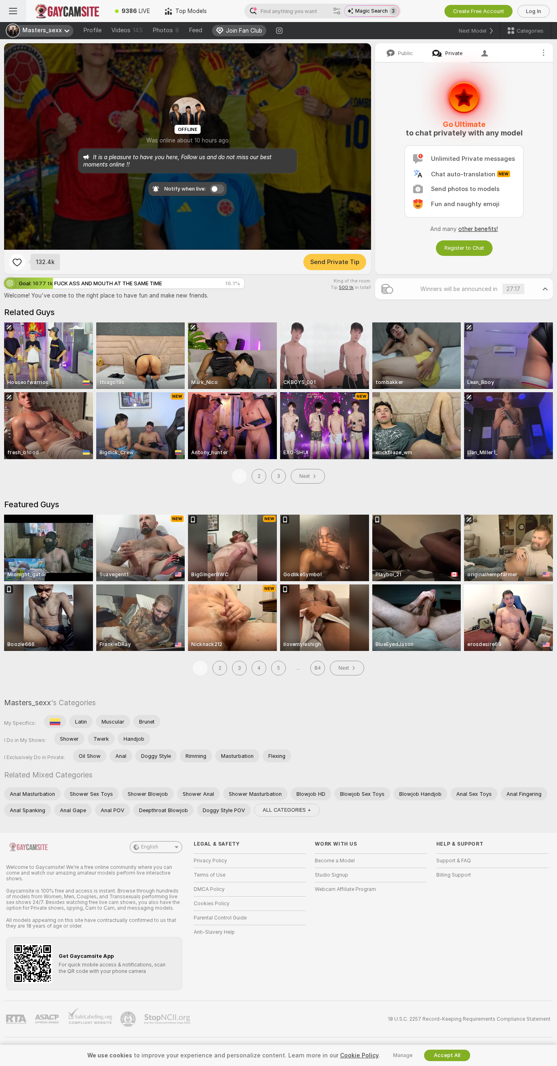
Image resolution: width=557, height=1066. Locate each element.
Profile (92, 30)
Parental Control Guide (220, 918)
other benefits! (478, 229)
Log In (533, 11)
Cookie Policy (359, 1055)
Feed (195, 30)
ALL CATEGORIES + (287, 810)
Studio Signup (331, 875)
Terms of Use (209, 875)
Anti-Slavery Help (214, 932)
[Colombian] (55, 721)
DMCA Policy (209, 889)
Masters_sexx (27, 702)
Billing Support (453, 875)
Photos (166, 30)
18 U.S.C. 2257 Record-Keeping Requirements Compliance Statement (469, 1019)
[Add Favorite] (17, 262)
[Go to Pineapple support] (128, 1019)
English (149, 847)
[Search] (337, 11)
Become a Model (335, 861)
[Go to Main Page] (67, 11)
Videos (127, 30)
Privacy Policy (210, 861)
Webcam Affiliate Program (345, 889)
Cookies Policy (212, 903)
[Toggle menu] (13, 11)
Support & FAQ (453, 861)
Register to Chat (464, 248)
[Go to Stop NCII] (168, 1019)
